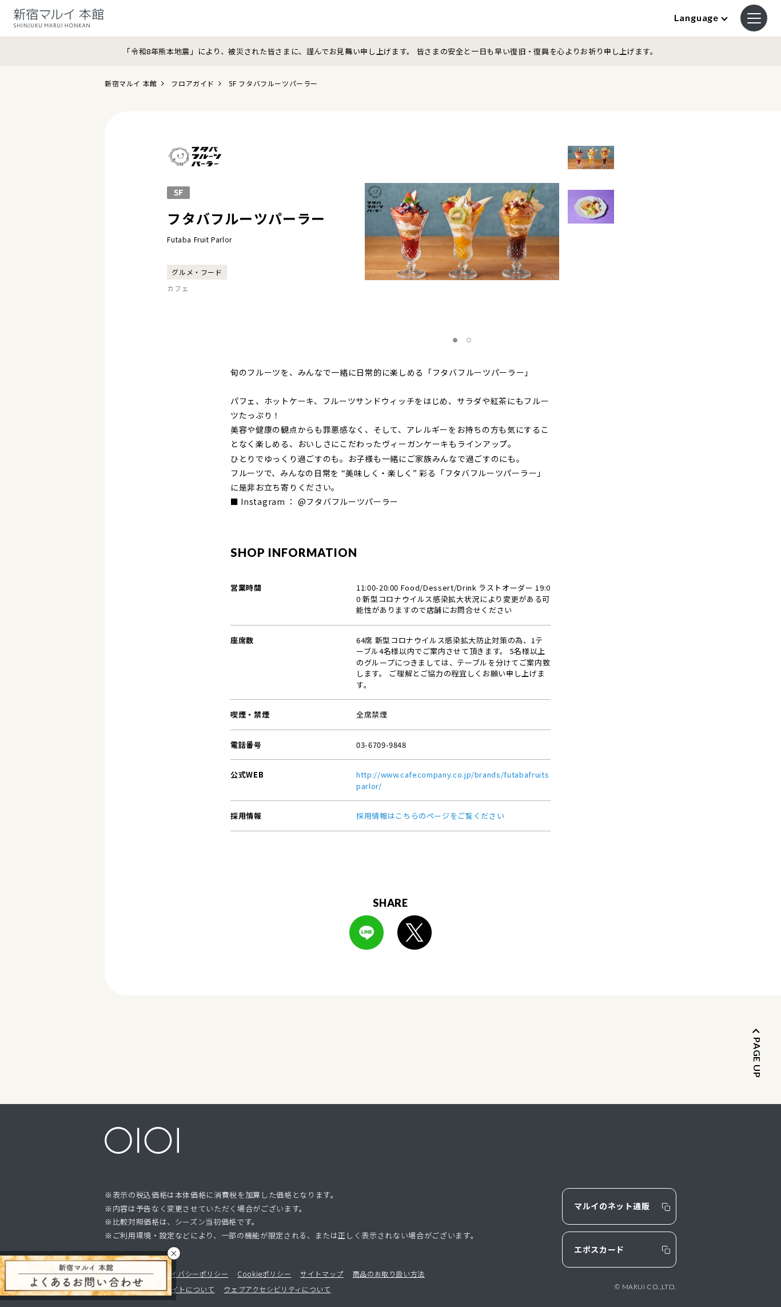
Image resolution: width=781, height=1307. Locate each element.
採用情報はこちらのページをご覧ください (430, 815)
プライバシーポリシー (192, 1273)
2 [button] (469, 341)
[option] (463, 231)
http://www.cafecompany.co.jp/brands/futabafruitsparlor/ (452, 780)
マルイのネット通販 (611, 1206)
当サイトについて (186, 1289)
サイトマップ (322, 1273)
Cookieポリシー (264, 1273)
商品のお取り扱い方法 (389, 1273)
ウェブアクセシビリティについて (277, 1289)
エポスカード (599, 1249)
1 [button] (455, 341)
